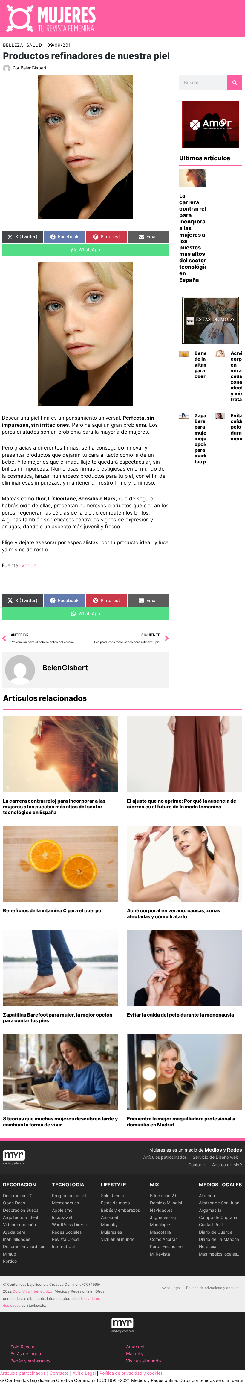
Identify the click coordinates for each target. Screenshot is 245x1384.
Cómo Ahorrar (163, 1239)
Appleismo (62, 1210)
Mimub (9, 1253)
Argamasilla (210, 1210)
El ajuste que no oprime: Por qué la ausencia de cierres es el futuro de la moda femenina (181, 804)
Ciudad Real (211, 1224)
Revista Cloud (65, 1239)
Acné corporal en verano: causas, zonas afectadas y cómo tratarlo (173, 913)
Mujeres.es (111, 1232)
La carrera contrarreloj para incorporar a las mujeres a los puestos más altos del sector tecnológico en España (54, 806)
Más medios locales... (220, 1253)
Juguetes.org (163, 1217)
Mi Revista (160, 1253)
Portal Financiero (166, 1246)
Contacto (197, 1164)
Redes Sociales (67, 1232)
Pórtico (10, 1261)
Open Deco (14, 1202)
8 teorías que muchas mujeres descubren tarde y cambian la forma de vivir (60, 1121)
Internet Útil (63, 1246)
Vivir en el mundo (117, 1239)
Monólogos (160, 1224)
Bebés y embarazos (120, 1210)
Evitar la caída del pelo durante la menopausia (180, 1015)
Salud (34, 45)
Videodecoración (19, 1224)
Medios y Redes (223, 1150)
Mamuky (109, 1224)
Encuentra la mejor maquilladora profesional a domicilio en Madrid (181, 1121)
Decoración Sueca (21, 1210)
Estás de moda (115, 1202)
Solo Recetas (113, 1195)
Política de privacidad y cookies (212, 1287)
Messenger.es (65, 1202)
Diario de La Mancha (219, 1239)
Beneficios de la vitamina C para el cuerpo (52, 910)
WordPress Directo (70, 1224)
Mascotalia (160, 1232)
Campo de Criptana (218, 1217)
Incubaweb (63, 1217)
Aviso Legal (171, 1287)
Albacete (207, 1195)
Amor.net (109, 1217)
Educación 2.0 (164, 1195)
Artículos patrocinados (165, 1157)
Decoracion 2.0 (18, 1195)
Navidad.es (161, 1210)
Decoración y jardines (24, 1246)
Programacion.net (69, 1195)
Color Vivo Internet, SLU (33, 1291)
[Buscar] (234, 82)
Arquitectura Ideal (20, 1217)
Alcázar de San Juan (219, 1202)
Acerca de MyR (227, 1164)
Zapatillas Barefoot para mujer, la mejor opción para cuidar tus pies (57, 1017)
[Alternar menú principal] (232, 18)
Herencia (207, 1246)
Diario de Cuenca (215, 1232)
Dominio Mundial (166, 1202)
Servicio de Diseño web (215, 1157)
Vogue (28, 565)
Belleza (13, 45)
